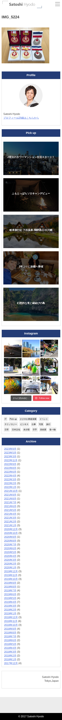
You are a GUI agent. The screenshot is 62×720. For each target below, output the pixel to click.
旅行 (48, 424)
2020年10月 (11, 533)
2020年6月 (10, 548)
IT (6, 419)
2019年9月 (10, 583)
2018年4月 (10, 648)
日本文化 (16, 429)
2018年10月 (11, 625)
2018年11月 (10, 621)
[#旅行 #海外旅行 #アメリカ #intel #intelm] (13, 385)
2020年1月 (10, 567)
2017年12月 (11, 663)
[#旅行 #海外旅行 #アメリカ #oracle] (31, 348)
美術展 (43, 429)
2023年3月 (10, 456)
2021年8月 (10, 498)
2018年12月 (11, 617)
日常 (7, 429)
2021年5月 (10, 510)
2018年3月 (10, 651)
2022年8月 (10, 468)
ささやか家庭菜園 (28, 419)
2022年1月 (10, 487)
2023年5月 (10, 452)
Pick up (13, 419)
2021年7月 (10, 502)
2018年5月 (10, 644)
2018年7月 (10, 636)
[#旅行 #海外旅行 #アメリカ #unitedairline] (13, 348)
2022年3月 (10, 479)
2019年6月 (10, 594)
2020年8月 (10, 540)
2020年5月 (10, 552)
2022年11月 (10, 460)
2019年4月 (10, 602)
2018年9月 (10, 628)
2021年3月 (10, 517)
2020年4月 (10, 556)
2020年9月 (10, 537)
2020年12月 (11, 529)
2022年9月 (10, 464)
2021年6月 (10, 506)
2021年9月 (10, 494)
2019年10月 (11, 579)
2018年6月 (10, 640)
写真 (41, 424)
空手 (35, 429)
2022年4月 (10, 475)
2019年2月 (10, 609)
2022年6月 (10, 471)
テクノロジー (11, 424)
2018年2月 (10, 655)
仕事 (34, 424)
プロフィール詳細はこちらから (21, 117)
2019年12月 (11, 571)
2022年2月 (10, 483)
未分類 (26, 429)
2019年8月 (10, 586)
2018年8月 (10, 632)
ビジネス (24, 424)
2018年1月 (10, 659)
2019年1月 (10, 613)
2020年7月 (10, 544)
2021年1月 (10, 525)
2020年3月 (10, 560)
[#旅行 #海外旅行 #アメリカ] (31, 385)
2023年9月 (10, 449)
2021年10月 (11, 491)
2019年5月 (10, 598)
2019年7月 (10, 590)
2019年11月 (10, 575)
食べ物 (52, 429)
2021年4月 (10, 514)
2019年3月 (10, 605)
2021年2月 (10, 521)
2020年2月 (10, 563)
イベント (44, 419)
